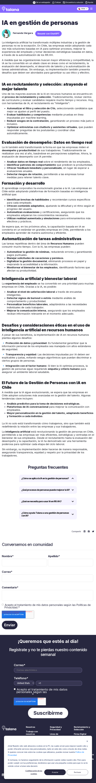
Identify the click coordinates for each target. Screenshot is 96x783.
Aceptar (55, 772)
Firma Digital (80, 734)
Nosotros (30, 727)
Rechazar (77, 772)
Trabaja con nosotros (32, 732)
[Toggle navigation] (91, 9)
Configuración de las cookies (33, 772)
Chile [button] (83, 9)
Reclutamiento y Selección (82, 728)
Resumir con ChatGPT (48, 33)
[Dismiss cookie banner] (87, 741)
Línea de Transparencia (57, 735)
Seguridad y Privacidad (56, 728)
